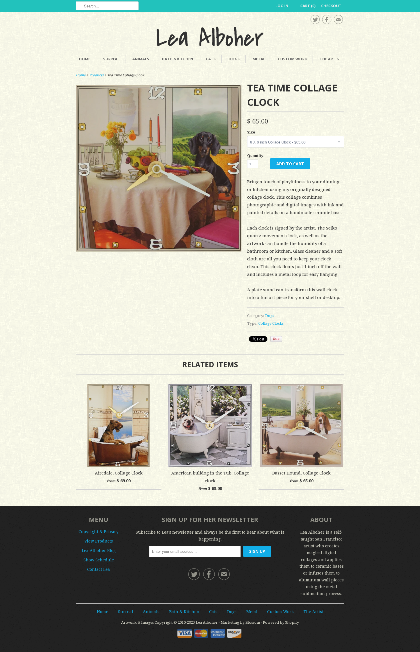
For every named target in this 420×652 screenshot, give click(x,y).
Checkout (331, 5)
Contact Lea (98, 569)
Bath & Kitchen (177, 58)
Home (84, 58)
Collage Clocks (270, 323)
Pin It (276, 339)
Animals (140, 58)
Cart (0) (307, 5)
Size (251, 132)
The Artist (330, 58)
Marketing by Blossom (240, 622)
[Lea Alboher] (210, 36)
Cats (211, 58)
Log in (281, 5)
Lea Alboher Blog (99, 550)
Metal (259, 58)
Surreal (111, 58)
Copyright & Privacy (99, 531)
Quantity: (256, 155)
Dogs (234, 58)
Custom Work (292, 58)
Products (96, 75)
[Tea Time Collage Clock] (158, 250)
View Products (98, 541)
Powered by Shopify (281, 622)
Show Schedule (98, 560)
